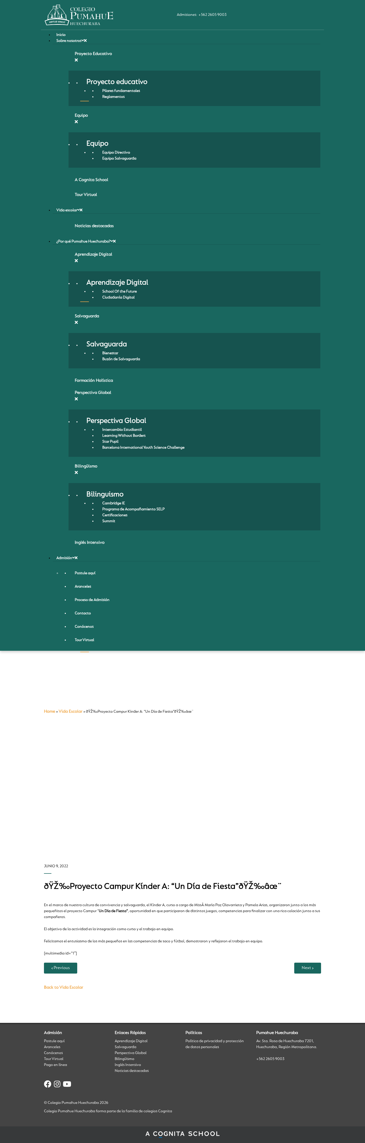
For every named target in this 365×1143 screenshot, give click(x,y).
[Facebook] (47, 1085)
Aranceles (52, 1047)
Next (306, 968)
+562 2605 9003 (212, 15)
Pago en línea (55, 1065)
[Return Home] (79, 15)
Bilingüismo (124, 1059)
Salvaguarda (125, 1047)
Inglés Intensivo (128, 1065)
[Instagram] (57, 1085)
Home (49, 711)
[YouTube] (67, 1085)
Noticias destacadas (132, 1071)
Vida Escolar (70, 711)
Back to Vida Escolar (63, 987)
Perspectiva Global (130, 1053)
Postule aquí (54, 1041)
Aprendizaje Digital (131, 1041)
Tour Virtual (53, 1059)
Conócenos (53, 1053)
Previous (62, 968)
